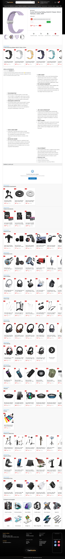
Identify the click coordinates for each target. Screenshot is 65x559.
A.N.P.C (40, 544)
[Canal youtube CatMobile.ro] (59, 541)
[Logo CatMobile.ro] (9, 2)
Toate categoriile (6, 8)
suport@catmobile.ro (7, 542)
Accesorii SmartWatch (12, 8)
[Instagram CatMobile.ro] (59, 545)
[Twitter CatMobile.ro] (56, 545)
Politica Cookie (42, 543)
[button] (61, 57)
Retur (27, 543)
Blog (40, 535)
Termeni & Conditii (42, 541)
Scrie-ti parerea (32, 178)
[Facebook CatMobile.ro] (56, 541)
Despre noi (41, 534)
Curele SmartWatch (19, 8)
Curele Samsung (25, 8)
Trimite (48, 21)
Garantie (28, 542)
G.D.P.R (40, 545)
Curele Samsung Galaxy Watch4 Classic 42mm (35, 8)
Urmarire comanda (30, 535)
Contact (27, 534)
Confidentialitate (42, 542)
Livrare (27, 541)
